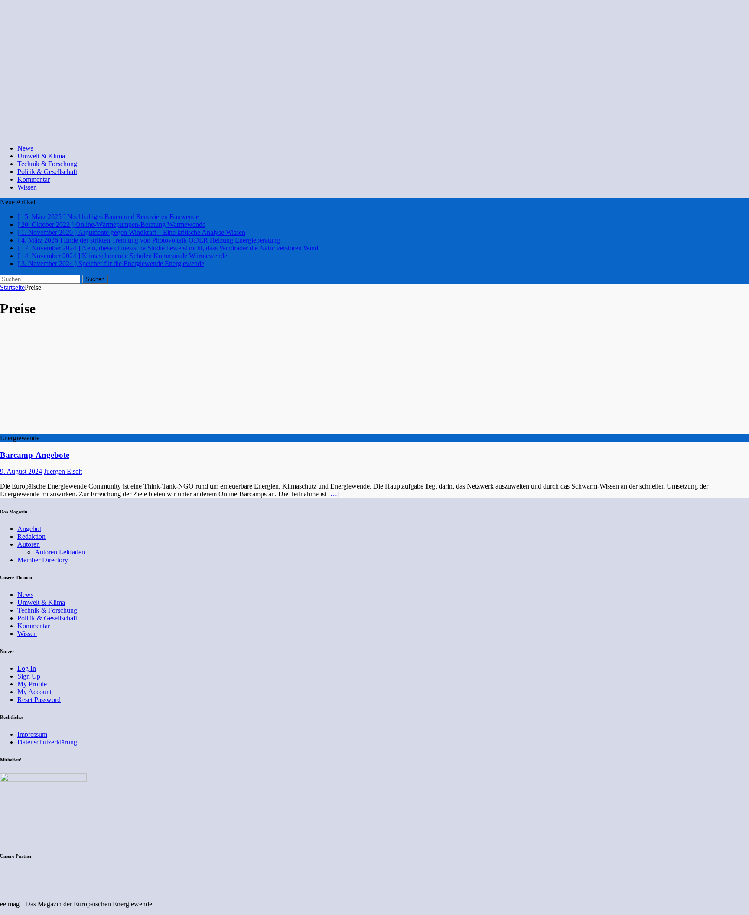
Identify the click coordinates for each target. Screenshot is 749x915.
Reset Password (39, 699)
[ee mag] (292, 133)
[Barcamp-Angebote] (70, 430)
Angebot (29, 528)
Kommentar (33, 179)
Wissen (27, 187)
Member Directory (42, 560)
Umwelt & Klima (41, 156)
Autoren (28, 544)
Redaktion (31, 536)
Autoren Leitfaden (60, 552)
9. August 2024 (21, 471)
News (25, 148)
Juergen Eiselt (63, 471)
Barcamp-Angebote (34, 454)
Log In (26, 668)
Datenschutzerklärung (47, 742)
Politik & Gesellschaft (47, 171)
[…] (333, 494)
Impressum (32, 734)
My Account (34, 691)
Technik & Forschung (47, 163)
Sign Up (28, 676)
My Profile (32, 684)
